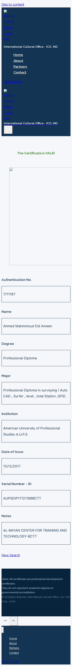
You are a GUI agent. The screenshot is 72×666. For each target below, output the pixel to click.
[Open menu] (8, 129)
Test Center (12, 81)
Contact (19, 72)
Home (18, 55)
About (18, 61)
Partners (20, 67)
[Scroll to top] (5, 621)
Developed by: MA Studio (16, 606)
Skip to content (13, 4)
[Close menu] (3, 630)
